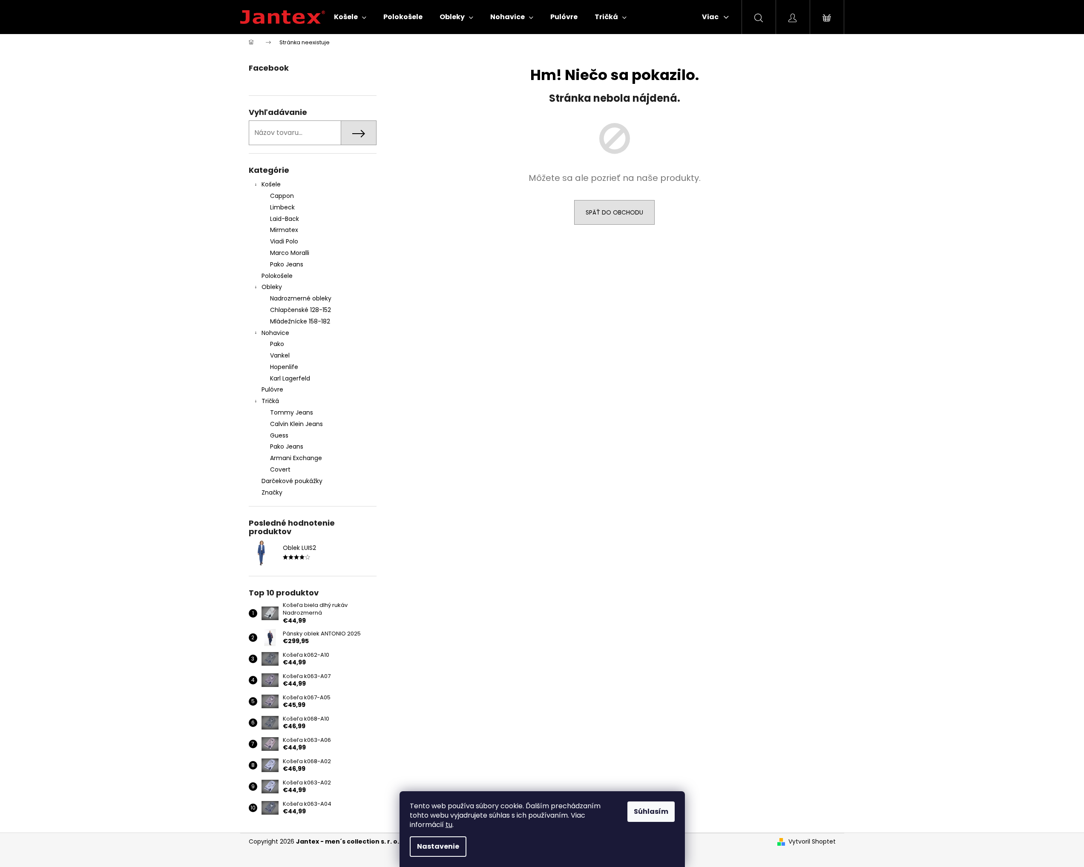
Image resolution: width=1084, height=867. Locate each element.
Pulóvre (272, 389)
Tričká (270, 401)
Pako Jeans (286, 264)
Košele (271, 184)
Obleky (272, 287)
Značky (272, 492)
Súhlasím (651, 811)
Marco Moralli (289, 253)
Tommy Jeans (291, 412)
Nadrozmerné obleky (300, 298)
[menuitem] (350, 17)
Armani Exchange (296, 458)
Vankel (280, 355)
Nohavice (275, 333)
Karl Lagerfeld (290, 378)
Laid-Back (284, 219)
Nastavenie (438, 846)
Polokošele (277, 276)
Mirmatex (284, 230)
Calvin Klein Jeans (296, 424)
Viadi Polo (284, 241)
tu (449, 825)
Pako (277, 344)
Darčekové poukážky (292, 481)
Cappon (282, 196)
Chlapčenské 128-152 (300, 310)
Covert (280, 469)
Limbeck (282, 207)
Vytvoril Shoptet (812, 842)
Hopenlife (284, 367)
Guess (279, 435)
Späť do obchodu (614, 212)
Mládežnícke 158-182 (300, 321)
